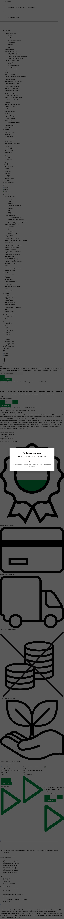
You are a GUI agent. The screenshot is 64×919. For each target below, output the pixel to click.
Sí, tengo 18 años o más (32, 461)
